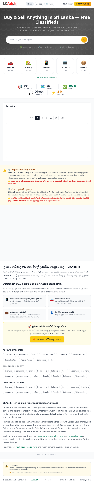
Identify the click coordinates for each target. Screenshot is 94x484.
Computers (41, 360)
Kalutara (54, 371)
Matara (86, 371)
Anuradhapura (23, 376)
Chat (65, 4)
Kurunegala (42, 371)
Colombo (8, 371)
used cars (42, 436)
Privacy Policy (85, 480)
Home (29, 4)
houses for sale (75, 436)
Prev (31, 118)
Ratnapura (9, 376)
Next (62, 118)
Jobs (51, 360)
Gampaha (20, 371)
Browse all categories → (47, 77)
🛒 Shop (49, 4)
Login (70, 4)
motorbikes (53, 436)
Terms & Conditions (67, 480)
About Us (35, 480)
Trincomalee (81, 376)
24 (56, 118)
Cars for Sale (10, 355)
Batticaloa (67, 376)
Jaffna (36, 376)
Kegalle (46, 376)
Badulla (56, 376)
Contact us (22, 480)
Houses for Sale (79, 355)
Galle (64, 371)
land (61, 436)
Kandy (30, 371)
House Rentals (10, 360)
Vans (34, 355)
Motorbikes (23, 355)
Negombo (75, 371)
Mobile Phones (26, 360)
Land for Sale (63, 355)
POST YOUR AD (82, 4)
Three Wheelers (47, 355)
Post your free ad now (26, 447)
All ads (39, 4)
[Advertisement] (47, 140)
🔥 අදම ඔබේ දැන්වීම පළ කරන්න (47, 339)
